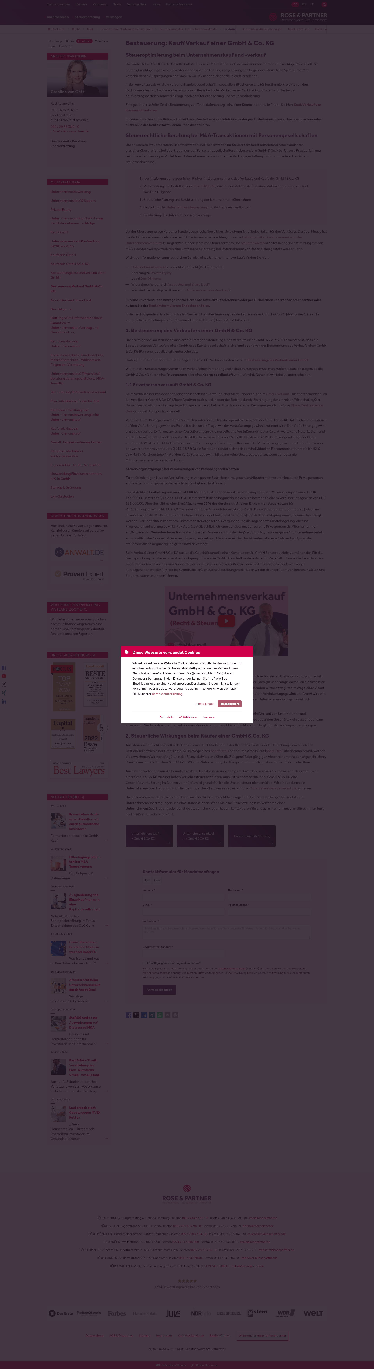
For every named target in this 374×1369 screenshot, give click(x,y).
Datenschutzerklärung (167, 694)
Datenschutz (166, 717)
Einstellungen (205, 704)
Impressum (208, 717)
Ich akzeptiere (230, 704)
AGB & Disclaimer (188, 717)
